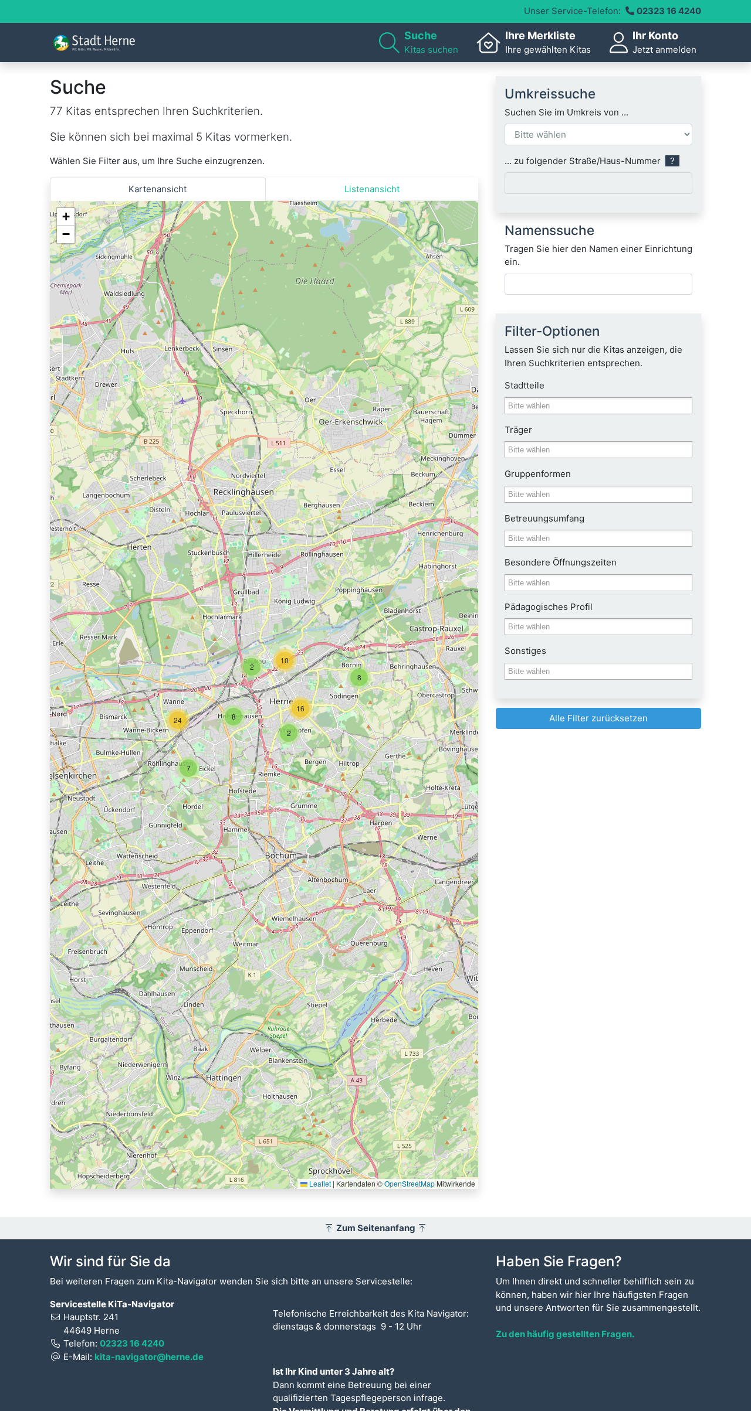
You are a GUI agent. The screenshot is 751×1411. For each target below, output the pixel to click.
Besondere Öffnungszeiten (561, 562)
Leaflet (319, 1183)
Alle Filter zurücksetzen (598, 718)
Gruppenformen (538, 473)
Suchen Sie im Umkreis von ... (566, 112)
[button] (188, 768)
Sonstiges (525, 650)
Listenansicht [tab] (372, 189)
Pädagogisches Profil (549, 606)
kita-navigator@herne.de (149, 1356)
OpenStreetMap (409, 1183)
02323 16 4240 (669, 10)
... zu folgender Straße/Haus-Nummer (590, 160)
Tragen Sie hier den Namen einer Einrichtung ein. (598, 255)
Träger (518, 429)
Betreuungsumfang (544, 518)
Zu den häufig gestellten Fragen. (565, 1334)
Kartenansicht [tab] (157, 189)
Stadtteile (524, 385)
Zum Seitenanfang (375, 1227)
